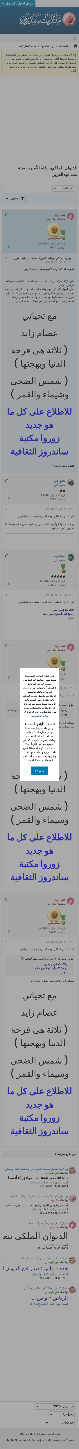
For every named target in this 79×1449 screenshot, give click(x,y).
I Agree (39, 771)
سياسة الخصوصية (40, 715)
